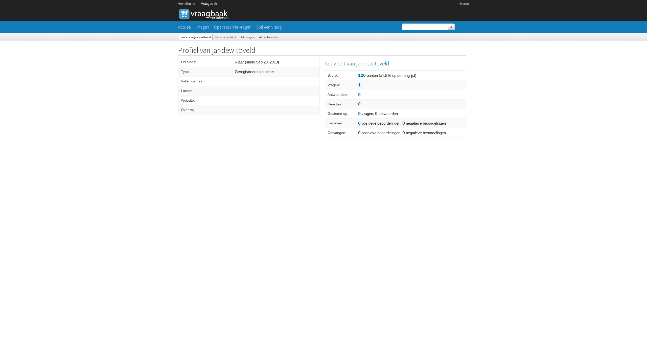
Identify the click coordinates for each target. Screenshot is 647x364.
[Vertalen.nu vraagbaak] (205, 13)
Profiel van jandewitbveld (195, 37)
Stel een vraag (269, 27)
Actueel (185, 27)
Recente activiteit (225, 37)
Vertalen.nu (186, 3)
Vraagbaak (209, 3)
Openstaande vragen (232, 27)
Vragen (203, 27)
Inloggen (463, 3)
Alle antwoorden (269, 37)
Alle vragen (248, 37)
